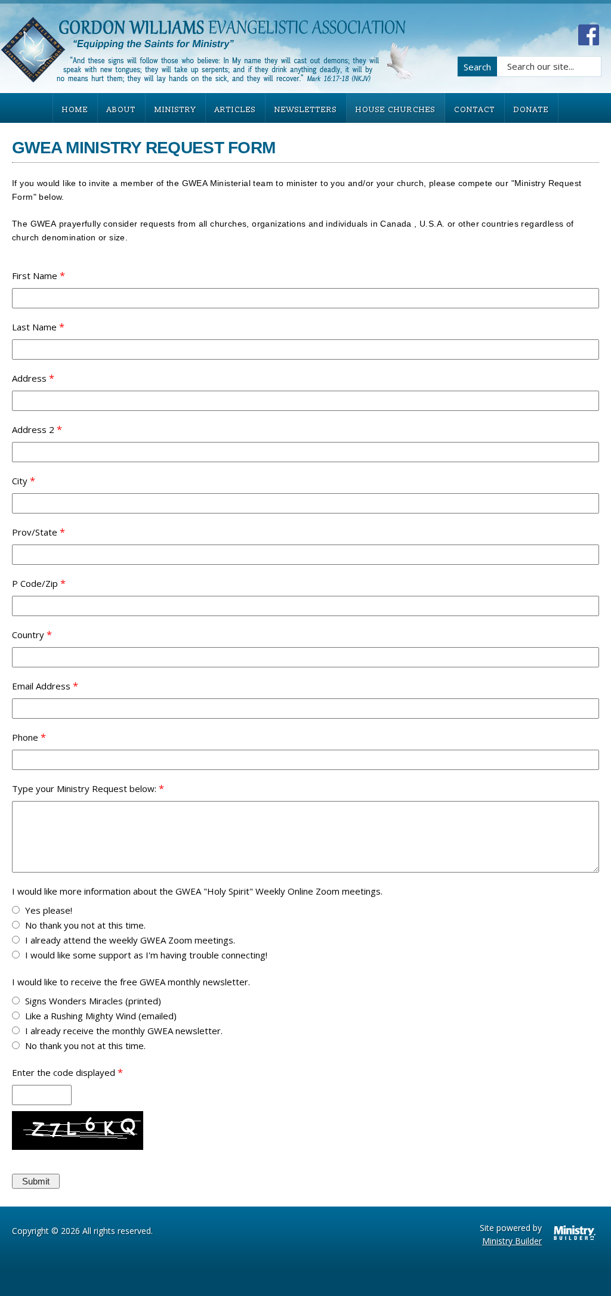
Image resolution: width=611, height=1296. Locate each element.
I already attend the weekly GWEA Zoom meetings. (130, 940)
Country (28, 635)
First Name (34, 276)
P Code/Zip (35, 583)
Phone (25, 737)
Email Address (41, 686)
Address (29, 378)
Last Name (34, 327)
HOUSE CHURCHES (396, 110)
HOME (75, 110)
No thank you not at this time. (85, 925)
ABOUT (121, 110)
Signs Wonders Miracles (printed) (93, 1001)
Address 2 (33, 429)
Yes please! (48, 910)
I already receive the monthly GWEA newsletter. (124, 1031)
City (19, 481)
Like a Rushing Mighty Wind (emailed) (101, 1016)
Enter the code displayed (63, 1072)
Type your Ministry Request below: (84, 788)
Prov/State (34, 532)
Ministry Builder (512, 1240)
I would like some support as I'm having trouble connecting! (146, 955)
